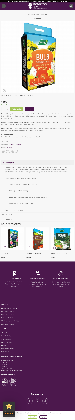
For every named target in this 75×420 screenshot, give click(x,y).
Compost (36, 14)
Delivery (8, 219)
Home (30, 14)
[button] (4, 6)
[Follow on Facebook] (30, 401)
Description (9, 163)
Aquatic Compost (7, 254)
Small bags (44, 14)
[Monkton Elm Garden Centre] (37, 6)
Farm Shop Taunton (7, 315)
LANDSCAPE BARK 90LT (34, 254)
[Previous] (1, 244)
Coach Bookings (6, 342)
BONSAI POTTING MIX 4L (59, 254)
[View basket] (71, 6)
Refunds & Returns (7, 324)
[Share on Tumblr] (16, 151)
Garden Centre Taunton (9, 308)
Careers (4, 345)
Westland (9, 147)
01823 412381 (8, 368)
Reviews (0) (10, 215)
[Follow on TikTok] (45, 401)
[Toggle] (3, 163)
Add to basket (16, 109)
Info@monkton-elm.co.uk (14, 370)
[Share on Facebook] (6, 151)
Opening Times (6, 339)
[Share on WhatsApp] (3, 151)
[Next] (73, 244)
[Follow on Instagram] (38, 401)
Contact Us (5, 351)
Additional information (14, 210)
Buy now (30, 109)
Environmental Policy (8, 348)
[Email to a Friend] (9, 151)
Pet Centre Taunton (7, 311)
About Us (4, 333)
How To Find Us (6, 336)
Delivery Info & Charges (9, 318)
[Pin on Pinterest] (12, 151)
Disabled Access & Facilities (10, 321)
